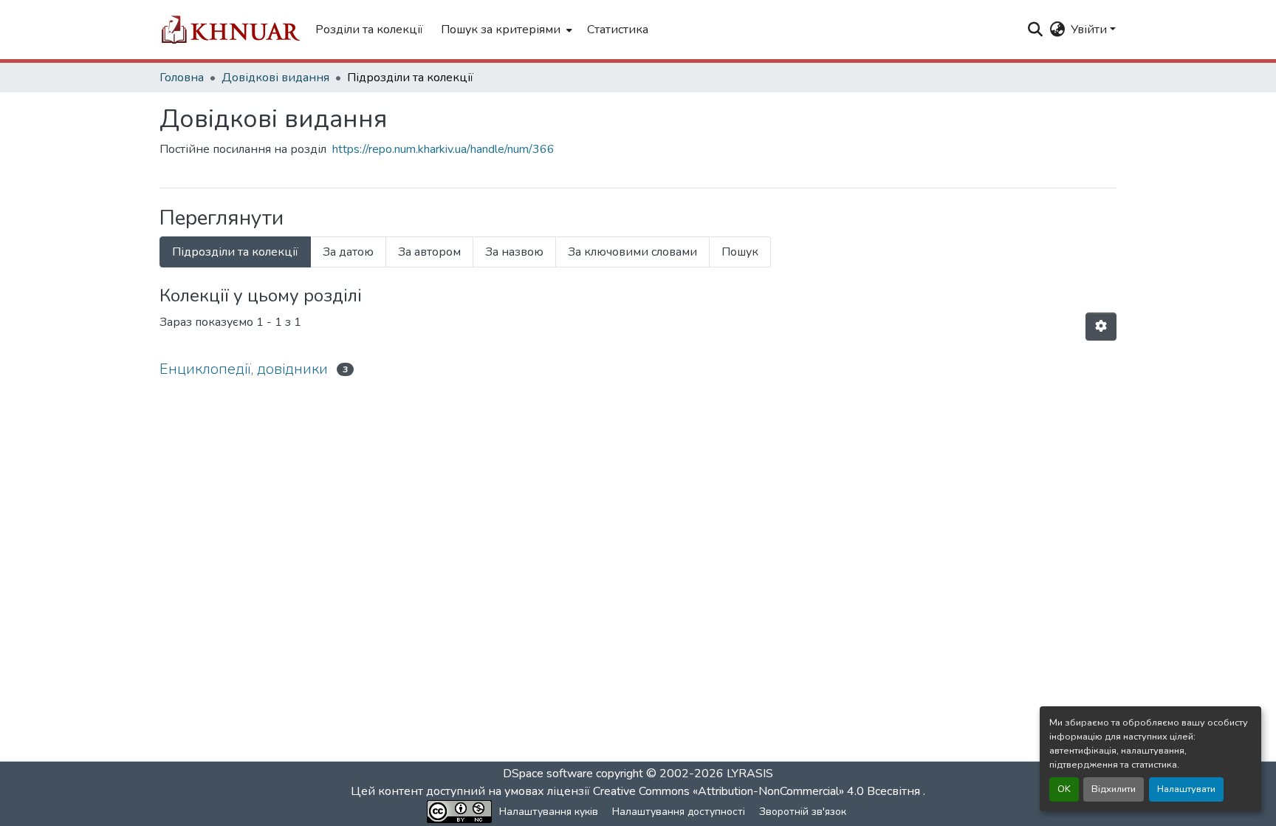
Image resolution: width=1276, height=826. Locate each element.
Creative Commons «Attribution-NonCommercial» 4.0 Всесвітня (758, 791)
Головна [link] (182, 77)
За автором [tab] (429, 252)
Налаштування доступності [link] (678, 812)
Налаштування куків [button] (548, 812)
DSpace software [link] (548, 773)
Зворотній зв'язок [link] (802, 812)
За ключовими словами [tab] (632, 252)
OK (1064, 789)
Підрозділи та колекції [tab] (235, 252)
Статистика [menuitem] (617, 29)
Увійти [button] (1090, 29)
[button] (230, 29)
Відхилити (1113, 789)
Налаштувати (1186, 789)
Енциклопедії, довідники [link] (244, 369)
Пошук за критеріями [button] (500, 29)
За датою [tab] (348, 252)
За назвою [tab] (514, 252)
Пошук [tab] (739, 252)
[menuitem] (505, 29)
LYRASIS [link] (750, 773)
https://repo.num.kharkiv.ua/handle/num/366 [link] (443, 149)
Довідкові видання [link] (275, 77)
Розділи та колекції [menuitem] (369, 29)
